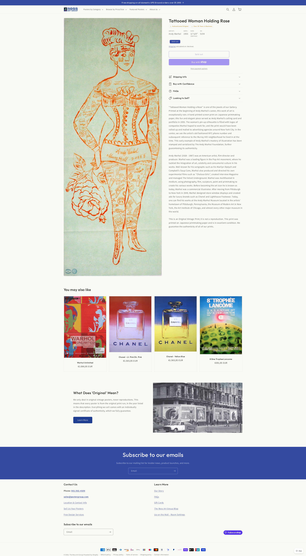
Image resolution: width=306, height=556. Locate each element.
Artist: (172, 31)
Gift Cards (159, 502)
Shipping (172, 46)
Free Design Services (74, 514)
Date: (186, 31)
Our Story (159, 490)
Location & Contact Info (75, 502)
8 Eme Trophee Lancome (221, 359)
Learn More (82, 420)
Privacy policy (118, 555)
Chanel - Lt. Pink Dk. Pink (130, 357)
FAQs (156, 496)
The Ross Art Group (76, 555)
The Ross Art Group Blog (166, 508)
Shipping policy (146, 555)
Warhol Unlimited (85, 362)
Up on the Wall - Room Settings (169, 514)
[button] (93, 9)
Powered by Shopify (91, 555)
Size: (192, 31)
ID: (201, 31)
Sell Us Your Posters (74, 508)
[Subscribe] (175, 471)
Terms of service (132, 555)
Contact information (161, 555)
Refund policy (106, 555)
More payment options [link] (199, 68)
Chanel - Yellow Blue (175, 356)
